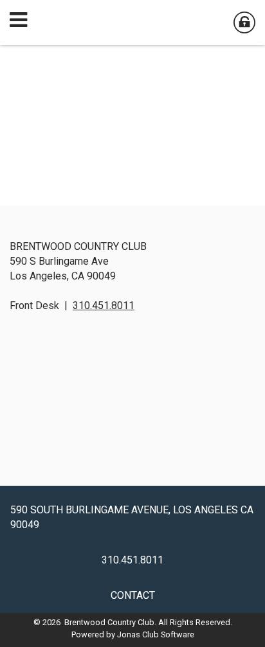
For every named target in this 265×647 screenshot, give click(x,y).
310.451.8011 (103, 305)
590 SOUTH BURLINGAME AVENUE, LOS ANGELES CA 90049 (131, 517)
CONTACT (133, 595)
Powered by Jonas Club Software (132, 634)
